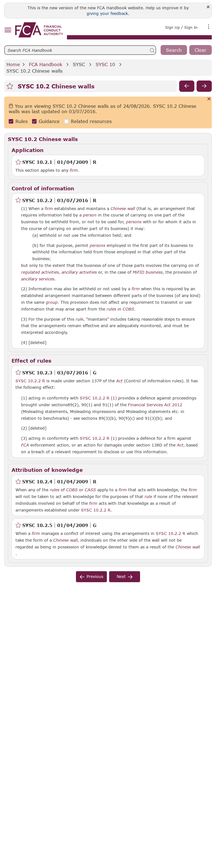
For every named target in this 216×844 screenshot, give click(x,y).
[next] (204, 86)
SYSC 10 (105, 64)
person (89, 215)
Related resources (91, 121)
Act (119, 381)
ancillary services (37, 279)
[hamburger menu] (7, 30)
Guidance (49, 121)
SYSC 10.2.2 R (30, 380)
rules (111, 309)
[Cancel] (209, 99)
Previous (95, 576)
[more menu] (209, 26)
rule (79, 319)
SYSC (79, 64)
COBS (128, 309)
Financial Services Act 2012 (155, 404)
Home (13, 64)
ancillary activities (79, 272)
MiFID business (148, 272)
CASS (90, 490)
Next (121, 576)
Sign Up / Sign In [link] (181, 27)
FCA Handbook (45, 64)
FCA (25, 445)
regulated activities (40, 272)
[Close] (208, 7)
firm (74, 170)
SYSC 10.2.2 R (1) (98, 398)
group (52, 302)
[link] (39, 30)
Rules (21, 121)
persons (133, 222)
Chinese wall (123, 209)
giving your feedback (107, 13)
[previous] (186, 86)
